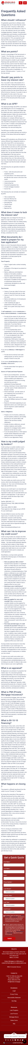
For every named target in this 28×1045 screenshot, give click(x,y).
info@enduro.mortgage (14, 981)
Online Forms (14, 1020)
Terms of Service (20, 931)
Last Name (7, 868)
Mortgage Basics (14, 1017)
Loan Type (7, 902)
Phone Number (8, 882)
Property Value (8, 895)
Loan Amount (8, 889)
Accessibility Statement (14, 997)
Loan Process (14, 1013)
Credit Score (7, 909)
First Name (7, 862)
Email (5, 875)
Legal (14, 991)
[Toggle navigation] (25, 2)
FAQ (14, 1023)
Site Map (14, 1001)
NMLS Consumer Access (14, 967)
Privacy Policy (15, 916)
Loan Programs (14, 1010)
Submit (10, 938)
